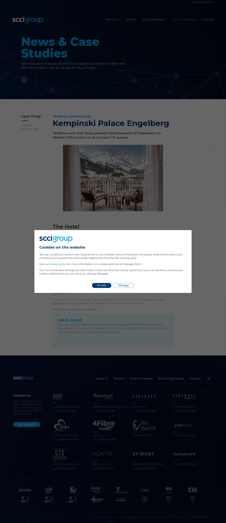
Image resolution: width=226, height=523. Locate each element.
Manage (123, 285)
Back (181, 235)
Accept (101, 285)
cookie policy (58, 264)
